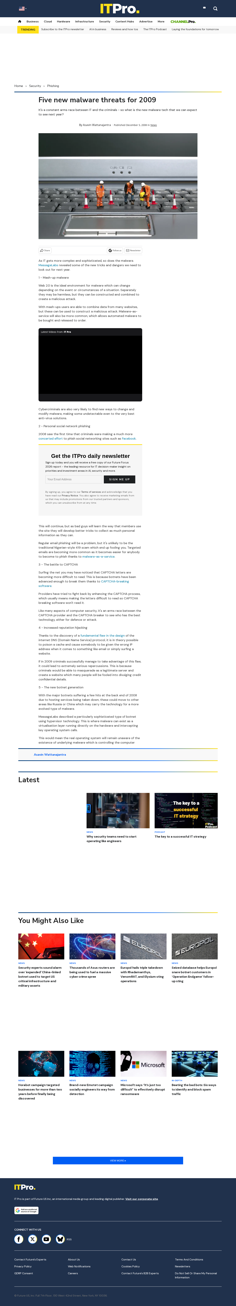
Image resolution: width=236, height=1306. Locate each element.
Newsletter (135, 250)
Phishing (53, 86)
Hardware (63, 21)
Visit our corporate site (141, 1199)
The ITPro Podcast (155, 29)
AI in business (97, 29)
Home (18, 86)
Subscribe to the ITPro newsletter (62, 29)
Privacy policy (23, 1266)
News (153, 125)
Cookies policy (130, 1266)
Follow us (117, 250)
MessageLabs (48, 265)
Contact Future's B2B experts (140, 1273)
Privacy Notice (70, 495)
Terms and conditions (189, 1259)
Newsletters (182, 1266)
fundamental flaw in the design (103, 636)
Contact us (128, 1259)
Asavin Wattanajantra (97, 125)
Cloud (48, 21)
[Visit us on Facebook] (18, 1239)
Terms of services (91, 491)
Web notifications (79, 1266)
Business (33, 21)
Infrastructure (84, 21)
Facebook (129, 438)
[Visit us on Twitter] (32, 1239)
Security (104, 21)
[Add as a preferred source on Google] (26, 1210)
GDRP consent (23, 1273)
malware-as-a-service (98, 556)
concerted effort (51, 438)
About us (74, 1259)
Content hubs (124, 21)
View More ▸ (118, 1160)
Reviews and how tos (124, 29)
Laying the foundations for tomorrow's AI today (202, 29)
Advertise (146, 21)
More (161, 21)
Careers (73, 1273)
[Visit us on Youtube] (46, 1239)
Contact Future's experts (30, 1259)
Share (47, 250)
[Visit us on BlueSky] (59, 1239)
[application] (90, 365)
